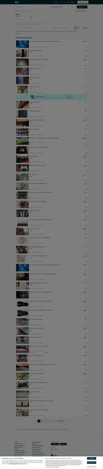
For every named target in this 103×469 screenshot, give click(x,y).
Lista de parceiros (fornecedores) (52, 467)
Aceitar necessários (91, 462)
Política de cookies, (14, 463)
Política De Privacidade (22, 463)
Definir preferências (92, 466)
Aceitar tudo (91, 458)
